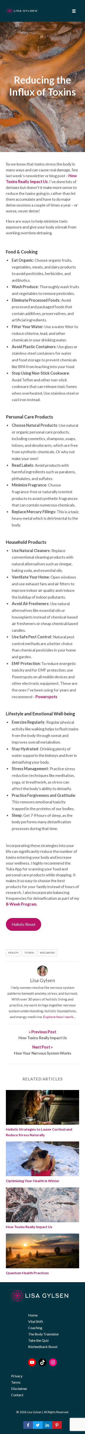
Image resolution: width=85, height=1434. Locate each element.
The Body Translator (43, 1334)
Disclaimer (19, 1388)
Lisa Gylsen (42, 980)
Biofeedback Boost (43, 1347)
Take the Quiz (38, 1340)
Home (32, 1315)
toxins (29, 952)
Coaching (35, 1328)
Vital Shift (35, 1321)
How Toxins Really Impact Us (29, 1227)
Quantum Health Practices (27, 1273)
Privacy (16, 1376)
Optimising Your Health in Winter (33, 1181)
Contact (17, 1395)
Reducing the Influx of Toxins (42, 86)
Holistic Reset (24, 924)
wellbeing (47, 952)
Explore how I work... (59, 1017)
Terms (15, 1382)
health (13, 952)
